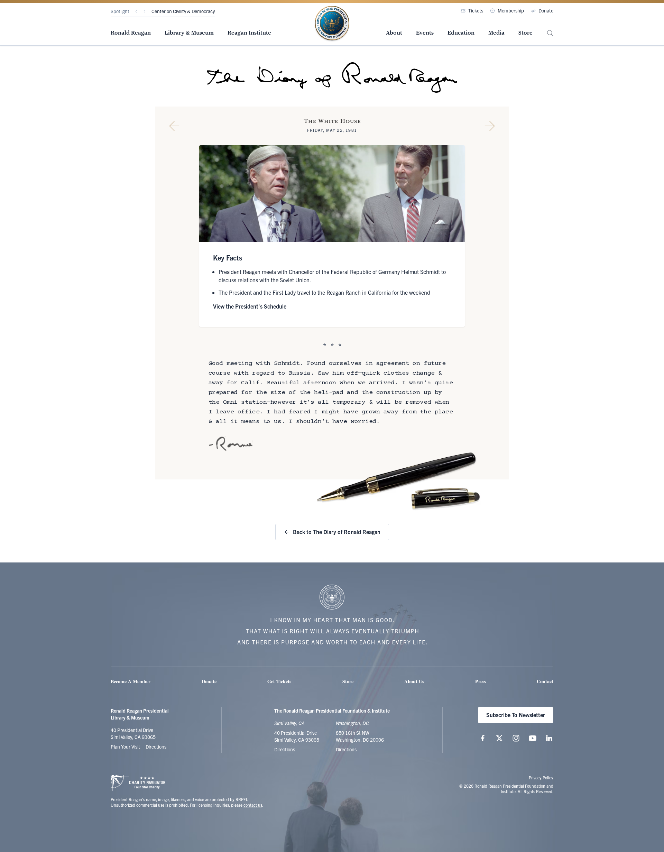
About (394, 32)
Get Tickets (279, 681)
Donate (545, 10)
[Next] (144, 11)
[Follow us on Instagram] (516, 738)
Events (425, 32)
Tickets (475, 10)
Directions (156, 746)
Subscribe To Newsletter (515, 714)
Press (480, 681)
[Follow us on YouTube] (532, 738)
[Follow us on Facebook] (483, 738)
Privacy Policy (541, 777)
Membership (511, 10)
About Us (414, 681)
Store (525, 32)
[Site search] (549, 33)
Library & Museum (189, 32)
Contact (545, 681)
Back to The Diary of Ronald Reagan (336, 531)
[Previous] (136, 11)
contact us (252, 804)
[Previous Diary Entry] (174, 126)
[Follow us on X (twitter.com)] (499, 738)
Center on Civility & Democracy (183, 11)
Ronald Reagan (131, 32)
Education (461, 32)
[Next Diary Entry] (489, 126)
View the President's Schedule (249, 306)
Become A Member (130, 681)
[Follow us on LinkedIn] (549, 738)
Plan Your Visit (125, 746)
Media (496, 32)
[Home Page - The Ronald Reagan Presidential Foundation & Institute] (332, 24)
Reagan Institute (249, 32)
